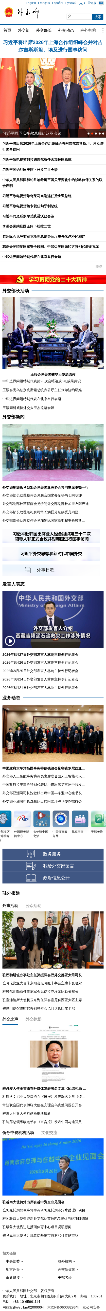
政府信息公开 (56, 877)
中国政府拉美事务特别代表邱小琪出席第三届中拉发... (43, 785)
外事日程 (45, 569)
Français (44, 3)
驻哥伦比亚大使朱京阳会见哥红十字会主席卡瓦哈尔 (42, 983)
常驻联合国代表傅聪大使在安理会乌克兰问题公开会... (43, 1105)
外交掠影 (33, 1019)
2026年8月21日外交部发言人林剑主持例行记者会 (40, 688)
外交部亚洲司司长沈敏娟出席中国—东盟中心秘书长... (43, 793)
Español (57, 3)
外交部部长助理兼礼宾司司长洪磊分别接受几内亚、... (43, 512)
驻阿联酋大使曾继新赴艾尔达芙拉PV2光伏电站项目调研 (45, 1219)
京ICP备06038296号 (63, 1307)
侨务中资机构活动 (18, 1132)
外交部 (24, 30)
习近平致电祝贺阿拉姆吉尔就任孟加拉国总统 (36, 159)
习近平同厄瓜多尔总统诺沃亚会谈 (28, 216)
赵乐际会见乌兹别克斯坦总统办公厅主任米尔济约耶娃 (43, 236)
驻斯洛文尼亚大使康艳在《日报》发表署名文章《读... (43, 1097)
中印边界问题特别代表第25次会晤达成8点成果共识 (41, 381)
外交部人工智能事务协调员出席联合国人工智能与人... (43, 776)
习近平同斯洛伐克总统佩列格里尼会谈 (36, 133)
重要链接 (13, 1278)
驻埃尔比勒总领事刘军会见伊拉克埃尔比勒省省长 (40, 992)
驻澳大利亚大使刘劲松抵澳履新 (26, 1113)
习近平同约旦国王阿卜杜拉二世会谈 (30, 170)
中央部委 (13, 1261)
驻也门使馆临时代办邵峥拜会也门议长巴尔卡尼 (38, 1008)
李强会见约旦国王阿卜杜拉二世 (26, 226)
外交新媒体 (66, 1269)
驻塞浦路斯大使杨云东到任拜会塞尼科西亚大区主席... (43, 1000)
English (31, 3)
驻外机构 (88, 30)
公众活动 (33, 906)
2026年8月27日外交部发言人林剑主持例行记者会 (40, 654)
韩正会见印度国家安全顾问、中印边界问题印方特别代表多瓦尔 (50, 247)
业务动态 (11, 697)
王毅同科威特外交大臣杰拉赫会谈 (28, 408)
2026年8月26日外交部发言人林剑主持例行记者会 (40, 662)
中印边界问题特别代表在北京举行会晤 (31, 257)
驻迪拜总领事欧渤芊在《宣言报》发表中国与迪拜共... (43, 1122)
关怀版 (92, 3)
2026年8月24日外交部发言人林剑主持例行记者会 (40, 679)
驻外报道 (11, 893)
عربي (82, 3)
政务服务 (52, 854)
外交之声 (10, 1019)
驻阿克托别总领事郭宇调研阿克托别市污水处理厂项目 (43, 1210)
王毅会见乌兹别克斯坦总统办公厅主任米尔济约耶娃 (42, 390)
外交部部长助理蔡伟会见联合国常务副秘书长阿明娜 (42, 495)
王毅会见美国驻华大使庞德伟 (53, 374)
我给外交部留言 (58, 865)
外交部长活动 (15, 290)
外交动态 (66, 30)
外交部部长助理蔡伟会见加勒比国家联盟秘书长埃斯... (43, 520)
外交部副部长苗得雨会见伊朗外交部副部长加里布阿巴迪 (45, 504)
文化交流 (49, 1132)
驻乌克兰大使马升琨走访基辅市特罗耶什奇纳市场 (40, 1235)
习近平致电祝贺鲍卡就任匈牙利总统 (30, 206)
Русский (70, 3)
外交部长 (44, 30)
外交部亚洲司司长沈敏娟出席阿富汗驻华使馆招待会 (42, 801)
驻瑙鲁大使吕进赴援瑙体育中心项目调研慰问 (36, 1227)
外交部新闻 (13, 416)
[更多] (99, 266)
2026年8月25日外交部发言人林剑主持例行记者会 (40, 671)
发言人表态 (13, 584)
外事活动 (10, 906)
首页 (7, 30)
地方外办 (13, 1269)
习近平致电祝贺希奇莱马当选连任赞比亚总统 (36, 196)
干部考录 (65, 1278)
